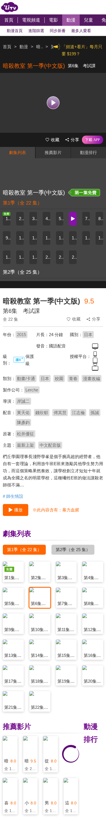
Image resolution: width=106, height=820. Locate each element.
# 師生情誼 (13, 496)
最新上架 (25, 445)
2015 (21, 334)
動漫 (24, 46)
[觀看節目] (53, 102)
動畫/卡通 (26, 378)
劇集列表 (17, 152)
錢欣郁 (41, 412)
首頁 (7, 46)
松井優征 (25, 433)
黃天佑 (23, 412)
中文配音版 (50, 445)
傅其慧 (60, 412)
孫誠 (94, 412)
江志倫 (78, 412)
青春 (73, 378)
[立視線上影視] (9, 7)
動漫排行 (88, 152)
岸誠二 (23, 401)
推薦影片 (53, 152)
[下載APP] (92, 140)
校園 (59, 378)
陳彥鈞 (23, 422)
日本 (88, 334)
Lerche (31, 389)
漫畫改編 (91, 378)
